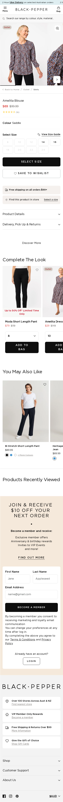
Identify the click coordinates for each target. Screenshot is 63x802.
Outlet (26, 90)
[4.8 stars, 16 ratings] (9, 112)
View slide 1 (8, 85)
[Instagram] (10, 796)
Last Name (40, 572)
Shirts (36, 90)
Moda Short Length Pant (21, 321)
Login (31, 661)
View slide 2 (24, 85)
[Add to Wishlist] (37, 270)
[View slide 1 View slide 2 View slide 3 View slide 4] (31, 54)
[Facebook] (4, 796)
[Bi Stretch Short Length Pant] (26, 411)
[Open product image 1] (23, 54)
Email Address (14, 587)
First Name (12, 572)
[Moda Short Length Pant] (22, 291)
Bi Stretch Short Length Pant (22, 446)
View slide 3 (39, 85)
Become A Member (31, 607)
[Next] (56, 79)
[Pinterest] (17, 796)
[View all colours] (54, 458)
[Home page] (31, 9)
